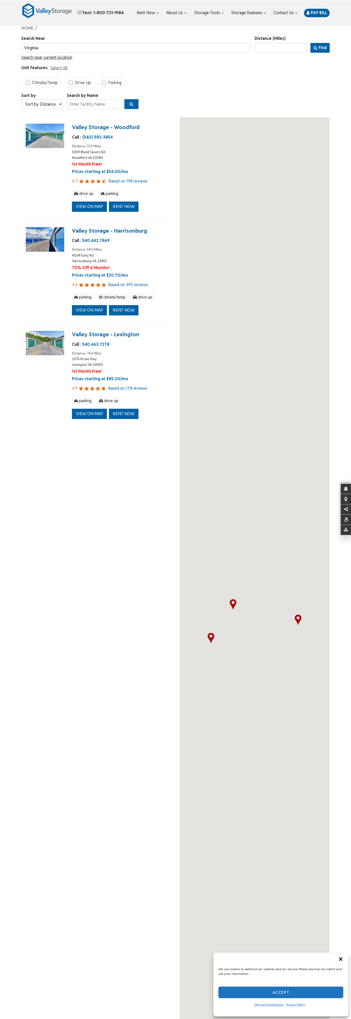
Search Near (33, 38)
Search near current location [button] (46, 57)
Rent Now (146, 12)
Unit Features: (34, 67)
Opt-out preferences (268, 1004)
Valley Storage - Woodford (106, 127)
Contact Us (283, 12)
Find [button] (323, 47)
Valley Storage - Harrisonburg (109, 230)
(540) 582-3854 (97, 137)
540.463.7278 (95, 344)
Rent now (124, 206)
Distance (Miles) (270, 38)
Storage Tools (207, 12)
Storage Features (246, 12)
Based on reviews (109, 181)
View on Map (89, 206)
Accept (281, 992)
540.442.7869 (96, 240)
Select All (59, 68)
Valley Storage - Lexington (105, 334)
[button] (340, 959)
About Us (174, 12)
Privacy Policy (295, 1004)
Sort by (28, 95)
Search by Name (82, 95)
